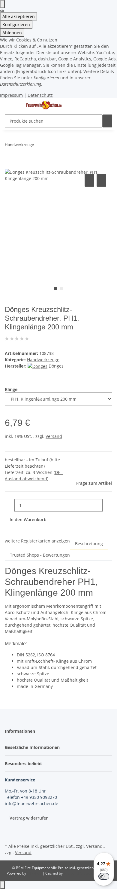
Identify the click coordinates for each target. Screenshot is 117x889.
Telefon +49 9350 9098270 (31, 797)
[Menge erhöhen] (107, 505)
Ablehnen (12, 32)
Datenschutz (40, 95)
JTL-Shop (34, 873)
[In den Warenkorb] (9, 165)
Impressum (11, 95)
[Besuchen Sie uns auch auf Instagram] (9, 835)
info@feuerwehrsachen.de (31, 803)
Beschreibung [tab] (89, 543)
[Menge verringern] (9, 505)
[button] (22, 731)
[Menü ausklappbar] (12, 105)
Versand (54, 436)
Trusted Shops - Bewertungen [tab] (40, 555)
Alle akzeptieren (18, 16)
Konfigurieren (16, 24)
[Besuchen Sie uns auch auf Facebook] (9, 828)
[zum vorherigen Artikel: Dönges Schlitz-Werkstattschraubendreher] (39, 145)
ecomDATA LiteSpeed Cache (87, 873)
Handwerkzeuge (43, 359)
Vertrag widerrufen (29, 818)
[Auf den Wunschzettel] (101, 180)
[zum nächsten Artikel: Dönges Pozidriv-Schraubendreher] (49, 145)
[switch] (103, 876)
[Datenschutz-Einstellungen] (2, 4)
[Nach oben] (2, 885)
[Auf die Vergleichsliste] (89, 180)
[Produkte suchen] (107, 121)
